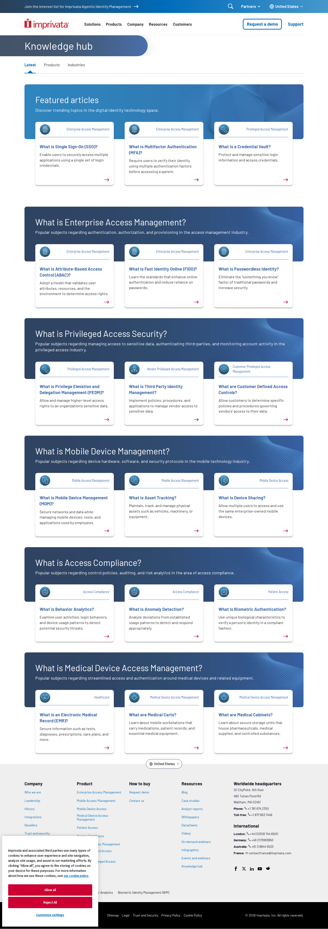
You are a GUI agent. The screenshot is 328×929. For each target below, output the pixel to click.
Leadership (32, 801)
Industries (76, 64)
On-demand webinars (196, 842)
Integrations (33, 817)
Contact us (136, 801)
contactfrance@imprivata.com (270, 853)
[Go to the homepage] (46, 24)
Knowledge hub (192, 866)
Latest (30, 64)
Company (135, 24)
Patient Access (87, 828)
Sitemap (113, 915)
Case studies (191, 801)
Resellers (30, 825)
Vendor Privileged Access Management (94, 853)
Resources (158, 24)
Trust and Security (145, 915)
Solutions (92, 24)
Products (114, 24)
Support (296, 24)
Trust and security (37, 833)
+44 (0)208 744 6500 (264, 834)
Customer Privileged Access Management (96, 863)
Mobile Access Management (96, 801)
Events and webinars (196, 858)
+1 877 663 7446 (261, 815)
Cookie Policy (193, 915)
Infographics (190, 850)
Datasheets (190, 825)
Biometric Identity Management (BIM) (143, 892)
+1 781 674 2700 (258, 808)
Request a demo (262, 24)
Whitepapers (190, 817)
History (29, 809)
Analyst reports (192, 809)
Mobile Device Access (92, 809)
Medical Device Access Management (92, 817)
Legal (125, 915)
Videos (186, 833)
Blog (185, 792)
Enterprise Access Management (99, 792)
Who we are (32, 792)
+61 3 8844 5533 (262, 846)
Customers (182, 24)
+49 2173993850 (262, 840)
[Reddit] (268, 868)
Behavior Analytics (100, 892)
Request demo (139, 792)
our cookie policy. (76, 875)
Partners (248, 6)
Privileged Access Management (98, 844)
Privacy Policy (170, 915)
